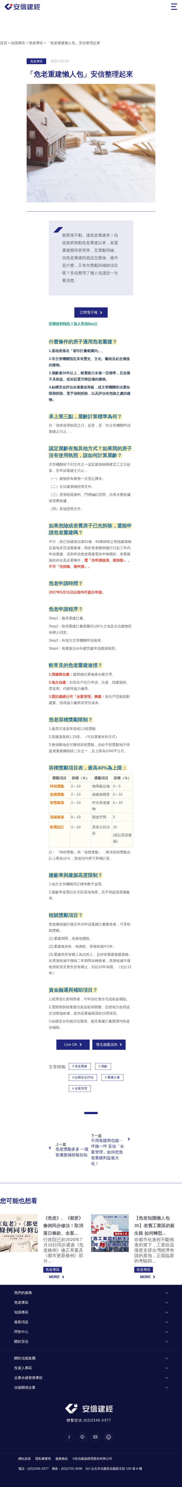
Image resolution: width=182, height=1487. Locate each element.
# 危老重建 (79, 1066)
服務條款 (61, 1458)
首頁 (3, 43)
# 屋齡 (103, 1066)
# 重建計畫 (112, 1077)
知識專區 (18, 43)
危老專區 (36, 43)
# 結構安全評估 (82, 1077)
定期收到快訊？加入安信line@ (73, 324)
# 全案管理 (79, 1088)
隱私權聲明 (43, 1458)
